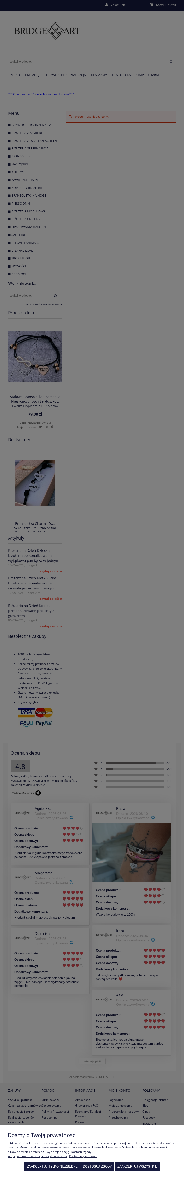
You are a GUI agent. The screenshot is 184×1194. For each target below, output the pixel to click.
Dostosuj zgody (97, 1166)
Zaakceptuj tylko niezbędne (52, 1166)
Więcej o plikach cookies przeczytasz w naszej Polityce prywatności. (52, 1156)
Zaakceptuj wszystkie (137, 1166)
